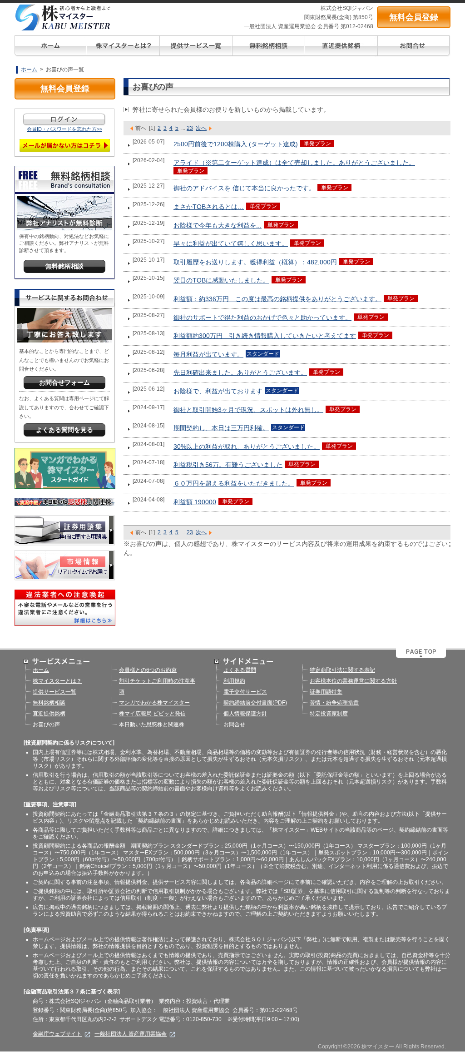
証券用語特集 (326, 692)
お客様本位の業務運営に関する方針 (353, 681)
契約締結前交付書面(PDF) (255, 703)
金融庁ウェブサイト (57, 1034)
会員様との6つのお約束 (148, 670)
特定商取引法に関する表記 (342, 670)
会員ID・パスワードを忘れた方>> (64, 129)
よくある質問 (239, 670)
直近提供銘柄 (49, 713)
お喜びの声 (46, 724)
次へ (201, 128)
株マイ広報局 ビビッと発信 (152, 713)
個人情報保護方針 (245, 713)
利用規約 (234, 681)
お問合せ (234, 724)
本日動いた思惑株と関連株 (151, 724)
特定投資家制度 (329, 713)
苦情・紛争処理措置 (334, 703)
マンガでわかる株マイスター (154, 703)
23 (190, 128)
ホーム (29, 69)
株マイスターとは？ (57, 681)
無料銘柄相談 (49, 703)
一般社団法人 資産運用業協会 (130, 1034)
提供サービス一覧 (54, 692)
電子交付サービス (245, 692)
